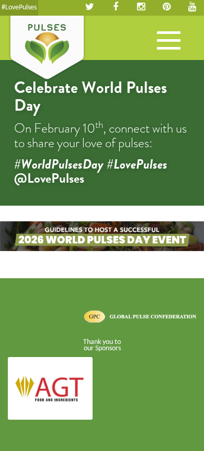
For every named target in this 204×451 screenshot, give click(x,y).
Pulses (47, 48)
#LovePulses (19, 7)
